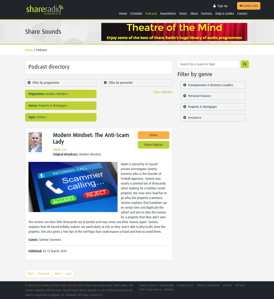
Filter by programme (45, 82)
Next (58, 273)
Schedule (136, 13)
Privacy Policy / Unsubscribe (156, 285)
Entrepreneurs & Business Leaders (210, 85)
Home (123, 13)
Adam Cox (59, 149)
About (194, 13)
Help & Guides (224, 13)
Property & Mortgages (202, 106)
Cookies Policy (185, 285)
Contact (242, 13)
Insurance (194, 117)
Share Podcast (153, 144)
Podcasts (151, 13)
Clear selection (163, 92)
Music (183, 13)
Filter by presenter (121, 82)
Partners (206, 13)
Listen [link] (153, 135)
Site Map (240, 285)
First (30, 273)
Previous (44, 273)
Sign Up (222, 6)
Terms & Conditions (208, 285)
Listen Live (250, 5)
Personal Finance (199, 96)
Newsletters (168, 13)
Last (68, 273)
